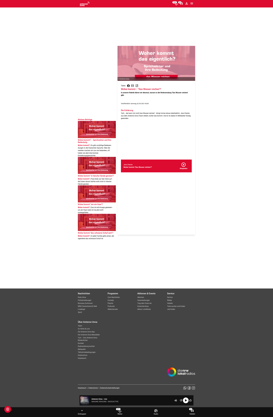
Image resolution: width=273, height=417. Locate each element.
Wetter (169, 300)
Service (170, 297)
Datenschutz (82, 355)
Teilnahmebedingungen (87, 352)
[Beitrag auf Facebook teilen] (128, 85)
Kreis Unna (82, 297)
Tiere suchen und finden (176, 306)
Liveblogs (81, 309)
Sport (80, 312)
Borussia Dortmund (85, 303)
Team (80, 326)
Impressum (82, 358)
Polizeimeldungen (84, 300)
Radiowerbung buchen (86, 346)
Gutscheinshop (143, 306)
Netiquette (82, 349)
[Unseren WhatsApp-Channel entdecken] (185, 388)
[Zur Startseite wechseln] (85, 4)
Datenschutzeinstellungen (110, 388)
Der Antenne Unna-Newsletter (89, 335)
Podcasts (111, 306)
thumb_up (190, 400)
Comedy (111, 300)
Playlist (110, 303)
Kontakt (81, 343)
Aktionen (140, 297)
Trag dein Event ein (144, 303)
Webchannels (113, 309)
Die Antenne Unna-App (86, 332)
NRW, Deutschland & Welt (87, 306)
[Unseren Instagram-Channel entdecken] (193, 388)
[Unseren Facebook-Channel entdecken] (189, 388)
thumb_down (181, 400)
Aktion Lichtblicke (144, 309)
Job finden (171, 309)
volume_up (175, 400)
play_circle (185, 400)
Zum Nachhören (114, 297)
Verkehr (170, 303)
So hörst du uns (84, 329)
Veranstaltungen (143, 300)
